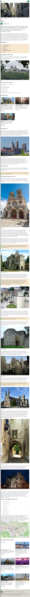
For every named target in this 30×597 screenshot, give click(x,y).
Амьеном (2, 169)
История (4, 47)
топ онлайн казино (19, 594)
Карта (4, 51)
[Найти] (25, 1)
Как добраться (5, 49)
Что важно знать (5, 46)
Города (5, 18)
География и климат (6, 45)
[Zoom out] (28, 523)
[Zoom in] (28, 522)
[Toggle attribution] (28, 536)
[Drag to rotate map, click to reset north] (28, 525)
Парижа (6, 57)
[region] (15, 530)
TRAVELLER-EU (6, 23)
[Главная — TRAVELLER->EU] (1, 1)
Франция (2, 18)
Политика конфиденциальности (12, 594)
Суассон (5, 351)
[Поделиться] (4, 20)
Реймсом (25, 168)
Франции (10, 33)
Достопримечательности (7, 50)
